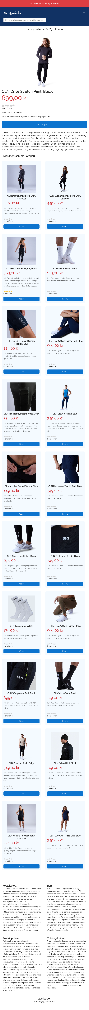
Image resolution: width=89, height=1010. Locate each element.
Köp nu (21, 226)
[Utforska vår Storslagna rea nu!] (44, 1)
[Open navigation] (84, 13)
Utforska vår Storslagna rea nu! (44, 3)
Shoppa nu (44, 124)
